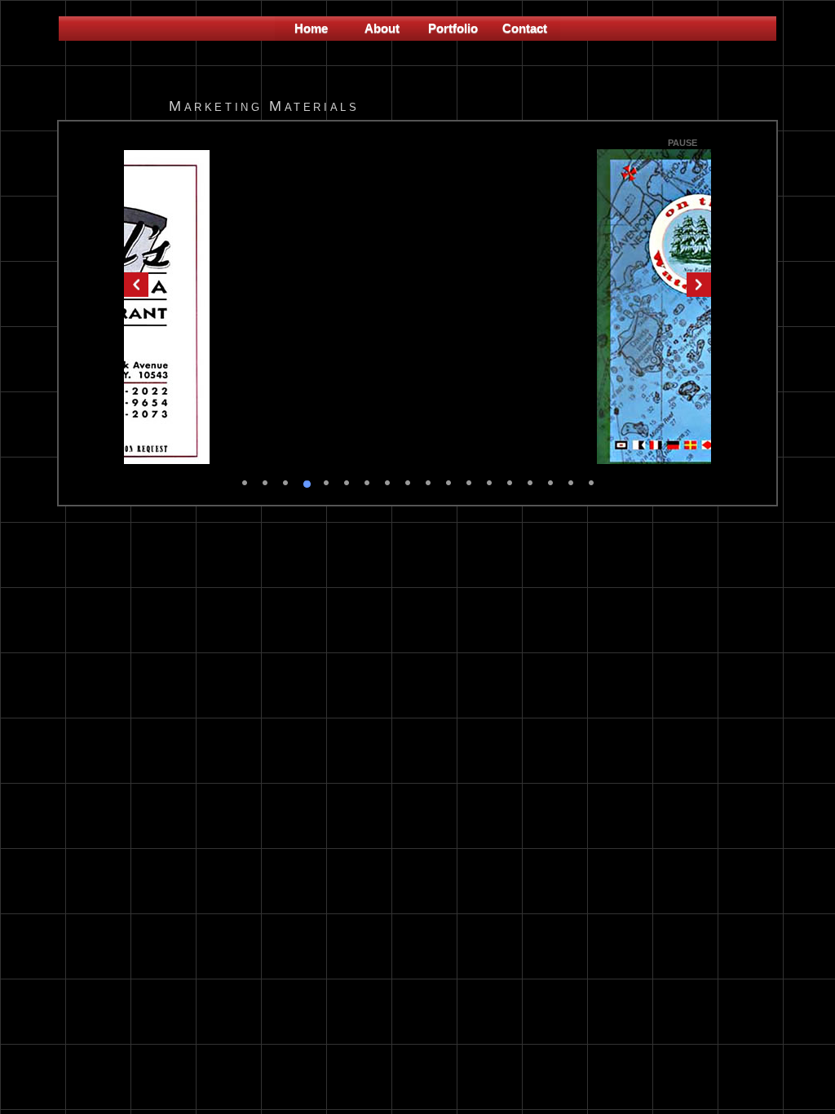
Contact (524, 28)
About (382, 28)
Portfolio (453, 28)
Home (311, 28)
